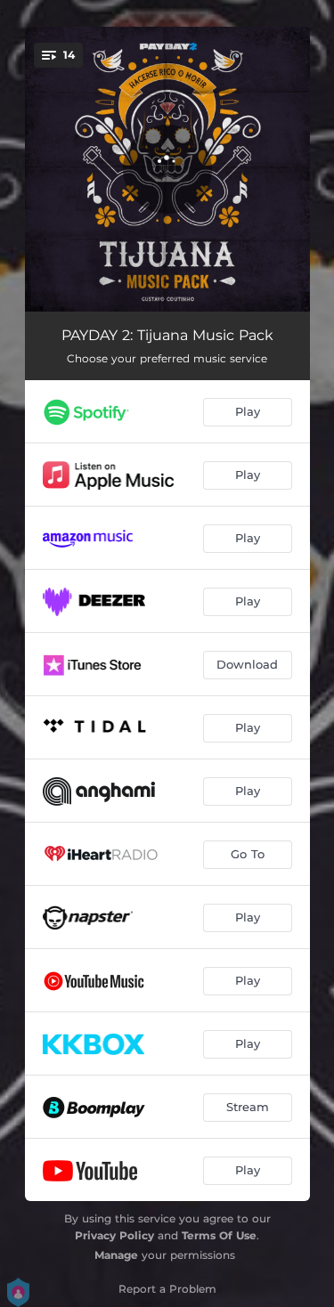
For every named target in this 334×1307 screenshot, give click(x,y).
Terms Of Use (219, 1235)
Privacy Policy (114, 1235)
